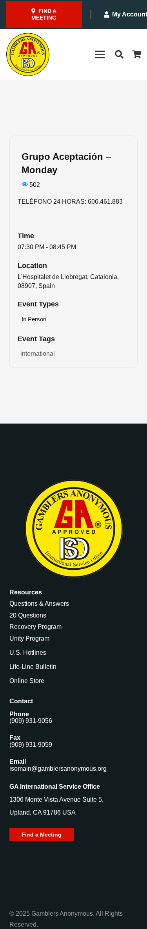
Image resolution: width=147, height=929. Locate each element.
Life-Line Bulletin (32, 666)
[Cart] (137, 54)
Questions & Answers (39, 603)
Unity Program (29, 638)
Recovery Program (35, 626)
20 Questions (27, 615)
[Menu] (100, 54)
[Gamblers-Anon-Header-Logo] (27, 54)
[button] (118, 54)
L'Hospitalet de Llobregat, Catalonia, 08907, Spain (68, 281)
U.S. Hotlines (27, 652)
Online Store (26, 680)
